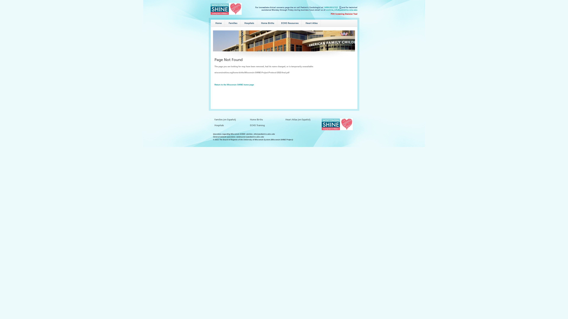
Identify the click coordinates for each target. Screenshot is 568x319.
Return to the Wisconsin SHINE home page (234, 85)
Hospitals (219, 125)
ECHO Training (257, 125)
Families (218, 119)
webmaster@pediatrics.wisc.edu (250, 137)
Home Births (256, 119)
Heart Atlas (291, 119)
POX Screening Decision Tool (344, 14)
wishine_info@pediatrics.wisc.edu (341, 10)
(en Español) (229, 119)
